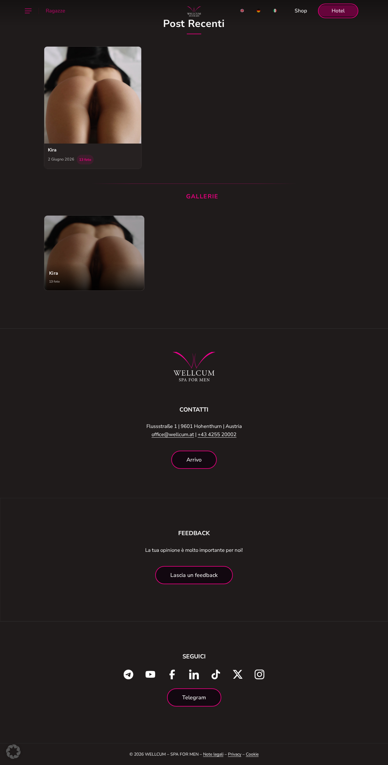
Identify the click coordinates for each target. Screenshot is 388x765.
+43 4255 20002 (217, 434)
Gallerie (202, 196)
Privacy (234, 754)
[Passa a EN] (242, 11)
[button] (28, 11)
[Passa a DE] (258, 11)
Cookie (252, 754)
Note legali (213, 754)
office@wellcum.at (173, 434)
